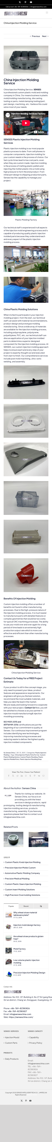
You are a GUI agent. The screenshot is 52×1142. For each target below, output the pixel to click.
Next (44, 36)
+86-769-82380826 (20, 1008)
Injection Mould (12, 1037)
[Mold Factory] (9, 949)
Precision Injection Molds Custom (20, 867)
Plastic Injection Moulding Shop (31, 759)
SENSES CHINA (31, 1095)
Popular (11, 906)
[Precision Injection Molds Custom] (38, 833)
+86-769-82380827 (17, 1011)
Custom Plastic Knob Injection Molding (23, 862)
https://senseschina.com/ (21, 1017)
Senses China (10, 753)
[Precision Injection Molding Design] (9, 972)
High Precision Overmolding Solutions (22, 895)
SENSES (37, 89)
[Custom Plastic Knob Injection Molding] (13, 833)
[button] (5, 839)
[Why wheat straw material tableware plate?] (9, 912)
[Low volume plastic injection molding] (9, 960)
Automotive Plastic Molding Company (22, 873)
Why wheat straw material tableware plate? (25, 913)
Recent (26, 906)
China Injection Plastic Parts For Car (27, 755)
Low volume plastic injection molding (26, 961)
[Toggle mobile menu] (47, 12)
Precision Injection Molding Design (29, 972)
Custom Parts (11, 1043)
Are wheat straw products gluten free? (28, 937)
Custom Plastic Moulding (29, 757)
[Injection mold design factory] (9, 925)
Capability (34, 1037)
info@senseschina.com (38, 7)
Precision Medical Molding (17, 878)
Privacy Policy (35, 1043)
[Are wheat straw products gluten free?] (9, 936)
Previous (36, 36)
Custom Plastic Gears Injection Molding (23, 884)
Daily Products (12, 1059)
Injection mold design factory (27, 925)
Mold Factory (19, 948)
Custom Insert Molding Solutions (20, 889)
